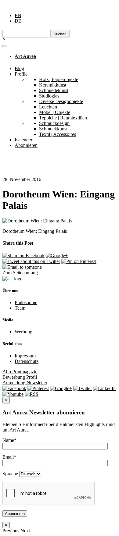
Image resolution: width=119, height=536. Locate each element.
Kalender (23, 139)
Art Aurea (25, 56)
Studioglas (49, 95)
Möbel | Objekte (54, 112)
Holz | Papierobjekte (58, 79)
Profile (21, 73)
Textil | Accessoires (57, 134)
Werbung (23, 331)
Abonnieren (26, 145)
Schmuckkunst (53, 128)
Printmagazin (20, 371)
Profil (19, 377)
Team (20, 308)
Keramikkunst (52, 84)
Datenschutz (26, 361)
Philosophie (26, 302)
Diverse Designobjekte (61, 101)
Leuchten (48, 106)
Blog (19, 68)
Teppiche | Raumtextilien (63, 117)
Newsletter (24, 382)
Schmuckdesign (54, 123)
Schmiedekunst (53, 90)
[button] (10, 530)
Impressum (25, 355)
